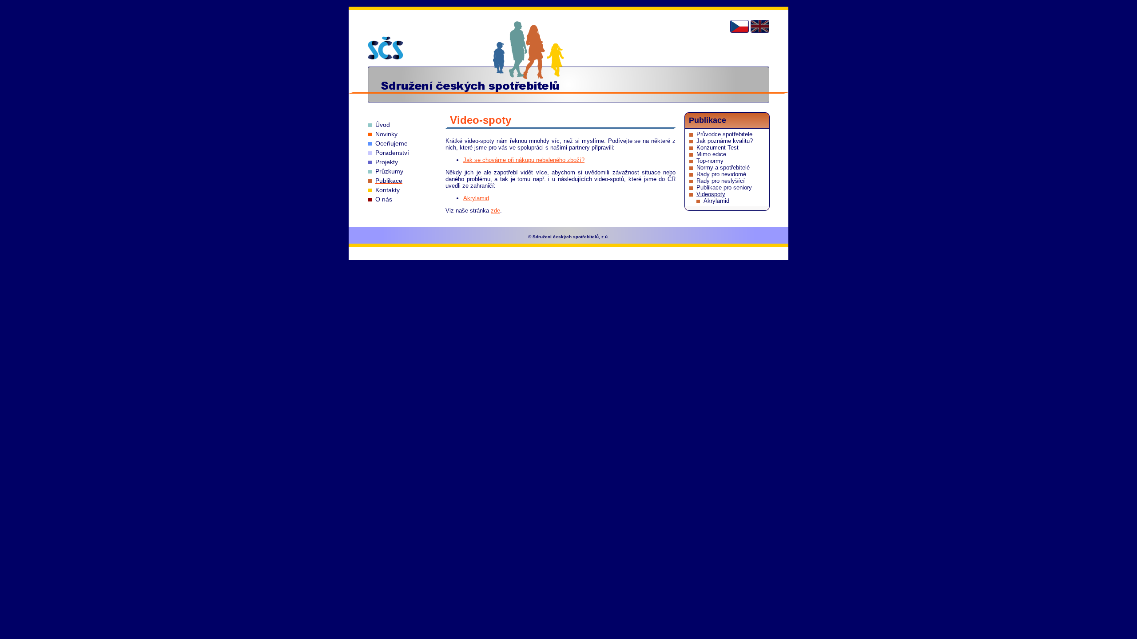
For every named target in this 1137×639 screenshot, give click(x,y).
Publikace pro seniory (724, 187)
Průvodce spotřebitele (724, 134)
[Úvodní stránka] (385, 47)
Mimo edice (711, 154)
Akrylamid (476, 198)
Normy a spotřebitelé (723, 167)
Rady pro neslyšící (720, 181)
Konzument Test (717, 147)
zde (495, 210)
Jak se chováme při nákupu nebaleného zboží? (523, 160)
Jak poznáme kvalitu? (724, 141)
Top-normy (710, 161)
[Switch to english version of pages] (760, 26)
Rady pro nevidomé (721, 174)
